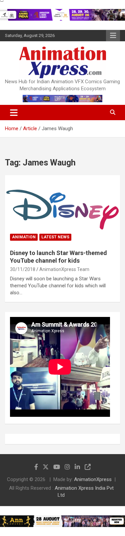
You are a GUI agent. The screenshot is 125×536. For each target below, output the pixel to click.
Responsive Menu (113, 35)
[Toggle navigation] (14, 112)
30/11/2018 (22, 269)
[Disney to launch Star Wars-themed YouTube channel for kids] (62, 209)
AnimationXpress (93, 479)
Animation (24, 237)
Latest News (55, 237)
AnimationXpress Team (64, 269)
